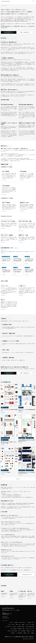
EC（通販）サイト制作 (30, 622)
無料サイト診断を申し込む (24, 32)
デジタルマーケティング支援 (30, 624)
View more (3, 295)
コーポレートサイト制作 (11, 624)
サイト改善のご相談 (17, 636)
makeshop (6, 251)
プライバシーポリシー (5, 620)
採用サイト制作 (18, 624)
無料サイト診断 (25, 636)
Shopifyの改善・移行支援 (20, 626)
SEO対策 (20, 251)
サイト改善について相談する (9, 373)
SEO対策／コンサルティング (30, 628)
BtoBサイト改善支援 (14, 628)
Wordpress (3, 252)
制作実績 (23, 624)
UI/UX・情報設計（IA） (26, 251)
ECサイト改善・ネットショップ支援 (10, 626)
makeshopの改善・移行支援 (30, 626)
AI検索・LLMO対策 (15, 251)
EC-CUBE (32, 251)
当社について (12, 622)
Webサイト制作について (22, 622)
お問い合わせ (31, 636)
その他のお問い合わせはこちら (27, 574)
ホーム (2, 5)
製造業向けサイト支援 (21, 628)
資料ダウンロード (8, 636)
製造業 (10, 251)
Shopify (2, 251)
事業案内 (16, 622)
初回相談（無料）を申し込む (9, 32)
